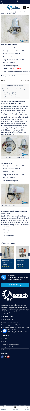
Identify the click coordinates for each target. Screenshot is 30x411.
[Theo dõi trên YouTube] (8, 356)
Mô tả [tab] (3, 80)
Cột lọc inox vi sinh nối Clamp (7, 263)
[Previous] (1, 258)
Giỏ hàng (27, 409)
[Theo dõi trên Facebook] (2, 356)
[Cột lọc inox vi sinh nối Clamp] (7, 252)
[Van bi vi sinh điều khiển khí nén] (22, 252)
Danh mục (15, 409)
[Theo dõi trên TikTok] (5, 356)
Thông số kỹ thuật (10, 93)
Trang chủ (4, 12)
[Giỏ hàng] (28, 7)
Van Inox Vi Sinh (10, 13)
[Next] (29, 258)
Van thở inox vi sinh (8, 106)
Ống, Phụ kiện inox (14, 12)
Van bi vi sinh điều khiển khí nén (21, 263)
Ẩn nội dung (20, 85)
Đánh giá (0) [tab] (25, 80)
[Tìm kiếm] (24, 7)
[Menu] (2, 7)
